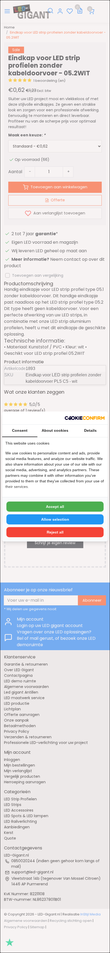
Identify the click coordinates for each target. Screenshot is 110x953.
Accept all (55, 506)
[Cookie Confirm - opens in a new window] (85, 418)
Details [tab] (90, 430)
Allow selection (55, 519)
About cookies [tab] (55, 430)
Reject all (55, 532)
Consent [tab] (20, 430)
